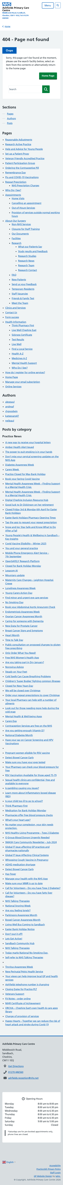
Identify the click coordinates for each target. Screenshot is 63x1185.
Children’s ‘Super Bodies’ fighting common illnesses (32, 681)
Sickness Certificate (22, 334)
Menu (48, 5)
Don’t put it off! (14, 933)
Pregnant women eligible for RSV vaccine (27, 752)
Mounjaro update (15, 575)
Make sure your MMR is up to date (24, 883)
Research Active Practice (18, 144)
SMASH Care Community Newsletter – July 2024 (31, 842)
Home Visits (18, 198)
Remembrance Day (15, 172)
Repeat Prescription (15, 181)
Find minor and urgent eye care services (26, 597)
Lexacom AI (11, 570)
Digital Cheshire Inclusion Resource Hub (26, 500)
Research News (26, 260)
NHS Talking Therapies (17, 901)
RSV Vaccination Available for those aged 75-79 (31, 775)
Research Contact (27, 270)
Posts (9, 123)
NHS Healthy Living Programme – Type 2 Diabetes (32, 832)
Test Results (18, 339)
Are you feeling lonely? (17, 910)
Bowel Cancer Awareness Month (22, 919)
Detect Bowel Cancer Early (19, 757)
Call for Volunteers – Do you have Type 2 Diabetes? (32, 888)
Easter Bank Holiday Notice (20, 929)
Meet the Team (20, 303)
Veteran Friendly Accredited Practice (24, 158)
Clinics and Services (15, 307)
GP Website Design (43, 1176)
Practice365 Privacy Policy (48, 1169)
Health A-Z (17, 353)
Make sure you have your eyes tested (25, 762)
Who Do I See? (13, 190)
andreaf (9, 406)
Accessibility (55, 1165)
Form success (12, 317)
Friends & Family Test (23, 298)
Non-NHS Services (21, 224)
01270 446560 (15, 1072)
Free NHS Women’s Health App (22, 657)
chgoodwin (11, 411)
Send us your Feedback (24, 284)
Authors (11, 118)
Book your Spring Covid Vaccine (22, 478)
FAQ (14, 274)
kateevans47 (12, 416)
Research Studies (27, 256)
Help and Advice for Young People (24, 149)
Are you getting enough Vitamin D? (24, 730)
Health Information (15, 321)
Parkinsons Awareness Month (21, 915)
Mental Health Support (24, 363)
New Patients (19, 279)
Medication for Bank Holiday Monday (25, 810)
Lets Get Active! (13, 938)
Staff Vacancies (20, 293)
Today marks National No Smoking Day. (26, 952)
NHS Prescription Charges (25, 185)
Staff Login (55, 1172)
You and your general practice (21, 548)
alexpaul (10, 401)
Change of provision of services (22, 1016)
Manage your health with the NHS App (26, 878)
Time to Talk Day (14, 640)
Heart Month (12, 635)
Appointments (13, 194)
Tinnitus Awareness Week (19, 966)
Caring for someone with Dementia (24, 621)
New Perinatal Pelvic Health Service (24, 971)
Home (7, 26)
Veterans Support (14, 993)
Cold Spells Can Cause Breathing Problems (28, 676)
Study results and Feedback (33, 251)
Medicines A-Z (19, 358)
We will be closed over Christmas (22, 690)
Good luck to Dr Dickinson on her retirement (29, 504)
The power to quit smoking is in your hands (28, 451)
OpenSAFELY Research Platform (22, 561)
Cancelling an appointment (26, 203)
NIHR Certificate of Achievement (22, 1003)
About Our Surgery (15, 220)
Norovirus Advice (14, 667)
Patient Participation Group (20, 163)
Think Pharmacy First (23, 325)
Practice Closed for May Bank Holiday (25, 474)
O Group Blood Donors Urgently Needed (27, 837)
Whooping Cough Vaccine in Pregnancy (26, 859)
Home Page (48, 75)
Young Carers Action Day (18, 592)
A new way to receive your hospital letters (28, 442)
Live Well (16, 344)
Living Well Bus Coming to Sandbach (25, 924)
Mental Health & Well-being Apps (23, 716)
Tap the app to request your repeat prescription (31, 522)
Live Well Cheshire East (24, 330)
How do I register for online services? (25, 372)
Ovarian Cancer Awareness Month (23, 616)
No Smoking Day (14, 602)
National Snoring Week (18, 905)
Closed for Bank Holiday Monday (23, 565)
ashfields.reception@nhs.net (23, 1078)
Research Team (26, 265)
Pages (10, 113)
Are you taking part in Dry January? (24, 662)
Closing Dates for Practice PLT (21, 989)
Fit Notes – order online (18, 998)
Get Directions (16, 1066)
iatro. (58, 1176)
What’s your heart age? (17, 819)
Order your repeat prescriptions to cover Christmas (32, 695)
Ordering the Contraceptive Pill (22, 167)
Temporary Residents (23, 289)
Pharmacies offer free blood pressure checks (29, 815)
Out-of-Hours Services (23, 207)
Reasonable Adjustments (18, 139)
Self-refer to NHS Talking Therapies (24, 957)
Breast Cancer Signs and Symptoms (24, 630)
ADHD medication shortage (20, 864)
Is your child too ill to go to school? (24, 801)
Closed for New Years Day (19, 685)
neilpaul (9, 420)
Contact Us (11, 312)
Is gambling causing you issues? (22, 788)
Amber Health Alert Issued (19, 447)
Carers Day (11, 721)
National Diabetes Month (19, 735)
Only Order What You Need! (20, 652)
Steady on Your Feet (16, 671)
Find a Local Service (22, 348)
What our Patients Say (30, 246)
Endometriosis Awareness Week (22, 611)
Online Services (13, 386)
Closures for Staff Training (26, 229)
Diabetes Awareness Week (19, 464)
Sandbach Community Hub (19, 943)
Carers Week (12, 469)
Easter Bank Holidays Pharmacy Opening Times (30, 517)
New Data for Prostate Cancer (21, 625)
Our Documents (20, 233)
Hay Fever (10, 874)
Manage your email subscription (22, 381)
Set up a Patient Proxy (17, 153)
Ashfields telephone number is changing (27, 984)
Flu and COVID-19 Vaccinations (22, 177)
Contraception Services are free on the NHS (28, 725)
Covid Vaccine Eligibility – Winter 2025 (25, 543)
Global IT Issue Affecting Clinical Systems (27, 855)
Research (16, 243)
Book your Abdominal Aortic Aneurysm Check (30, 607)
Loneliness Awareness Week (20, 588)
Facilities (16, 238)
